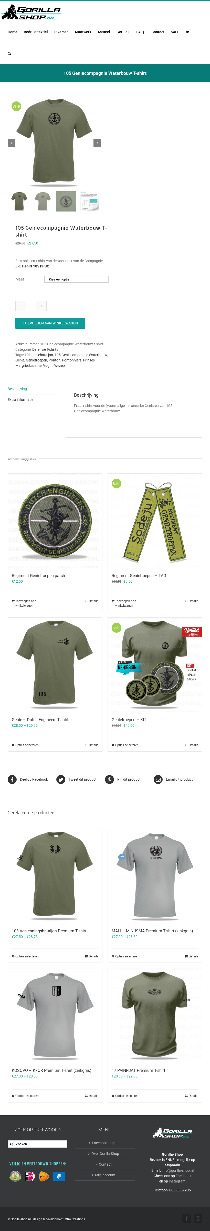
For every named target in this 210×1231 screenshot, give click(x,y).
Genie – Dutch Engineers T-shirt (40, 719)
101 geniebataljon (39, 355)
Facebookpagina (105, 1143)
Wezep (59, 366)
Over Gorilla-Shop (105, 1154)
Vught (48, 366)
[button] (9, 53)
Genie (19, 360)
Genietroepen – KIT (129, 719)
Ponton (54, 360)
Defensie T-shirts (45, 349)
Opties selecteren (27, 745)
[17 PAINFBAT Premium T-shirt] (155, 1015)
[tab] (33, 389)
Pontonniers (71, 360)
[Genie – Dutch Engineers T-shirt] (55, 665)
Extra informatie (20, 399)
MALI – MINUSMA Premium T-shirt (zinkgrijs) (152, 931)
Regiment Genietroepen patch (38, 575)
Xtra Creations (75, 1219)
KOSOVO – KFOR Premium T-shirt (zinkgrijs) (51, 1070)
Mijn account (105, 1175)
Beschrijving (17, 389)
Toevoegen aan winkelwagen (50, 323)
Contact (105, 1164)
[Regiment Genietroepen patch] (55, 521)
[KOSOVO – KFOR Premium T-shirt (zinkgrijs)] (55, 1015)
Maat (20, 279)
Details (93, 601)
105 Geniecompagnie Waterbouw (81, 355)
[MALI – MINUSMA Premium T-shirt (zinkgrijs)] (155, 876)
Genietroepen (36, 360)
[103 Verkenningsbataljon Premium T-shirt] (55, 876)
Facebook (183, 1176)
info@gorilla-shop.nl (178, 1170)
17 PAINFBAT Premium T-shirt (138, 1070)
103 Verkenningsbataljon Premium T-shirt (49, 931)
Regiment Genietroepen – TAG (139, 575)
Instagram (177, 1181)
